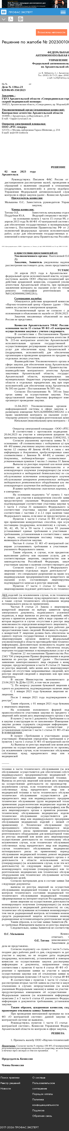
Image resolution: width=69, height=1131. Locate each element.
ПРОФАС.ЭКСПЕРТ (21, 12)
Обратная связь (42, 1116)
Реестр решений (10, 1083)
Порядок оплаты (42, 1094)
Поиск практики (10, 1078)
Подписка (38, 1110)
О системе (38, 1078)
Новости (6, 1089)
